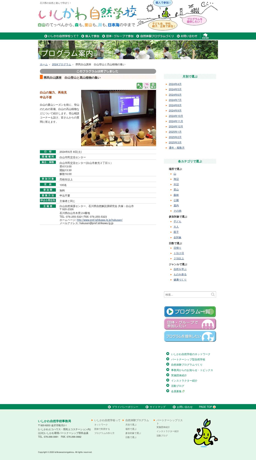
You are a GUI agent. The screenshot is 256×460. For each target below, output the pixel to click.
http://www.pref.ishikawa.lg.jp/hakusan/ (100, 220)
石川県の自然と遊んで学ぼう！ (55, 3)
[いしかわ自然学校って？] (61, 38)
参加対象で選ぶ (133, 432)
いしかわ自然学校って (107, 420)
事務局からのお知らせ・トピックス (192, 370)
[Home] (206, 38)
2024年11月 (176, 121)
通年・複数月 (177, 147)
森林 (176, 195)
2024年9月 (175, 110)
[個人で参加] (90, 38)
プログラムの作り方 (104, 432)
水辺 (176, 184)
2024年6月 (175, 94)
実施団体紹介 (179, 375)
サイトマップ (157, 407)
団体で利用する (102, 428)
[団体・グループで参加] (118, 38)
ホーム (44, 64)
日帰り (177, 248)
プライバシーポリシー (125, 407)
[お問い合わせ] (187, 38)
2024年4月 (175, 84)
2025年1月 (175, 131)
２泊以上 (179, 258)
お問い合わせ (185, 407)
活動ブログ (177, 386)
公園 (176, 200)
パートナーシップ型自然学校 (188, 359)
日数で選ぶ (131, 437)
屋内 (176, 205)
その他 (177, 210)
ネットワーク (101, 424)
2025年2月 (175, 137)
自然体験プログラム (137, 420)
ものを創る (180, 274)
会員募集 (176, 391)
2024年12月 (176, 126)
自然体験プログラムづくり (187, 364)
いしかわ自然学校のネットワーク (190, 354)
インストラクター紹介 (184, 380)
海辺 (176, 179)
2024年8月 (175, 105)
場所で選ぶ (131, 428)
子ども (177, 221)
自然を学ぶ (180, 269)
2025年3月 (175, 142)
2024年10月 (176, 116)
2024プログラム (61, 64)
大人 (176, 226)
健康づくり (180, 279)
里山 (176, 189)
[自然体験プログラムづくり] (155, 38)
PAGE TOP (205, 407)
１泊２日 (179, 253)
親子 (176, 232)
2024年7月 (175, 100)
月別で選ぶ (131, 424)
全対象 (177, 237)
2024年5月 (175, 89)
